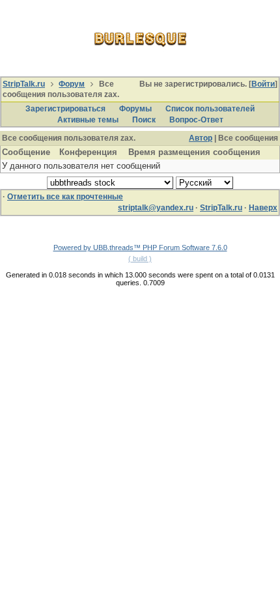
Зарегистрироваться (65, 108)
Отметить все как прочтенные (65, 196)
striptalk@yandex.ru (155, 207)
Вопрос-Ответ (196, 119)
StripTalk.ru (24, 84)
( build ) (140, 258)
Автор (200, 138)
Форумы (135, 108)
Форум (72, 84)
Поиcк (144, 119)
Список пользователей (210, 108)
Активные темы (88, 119)
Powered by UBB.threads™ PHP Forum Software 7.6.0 (140, 247)
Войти (263, 84)
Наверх (263, 207)
